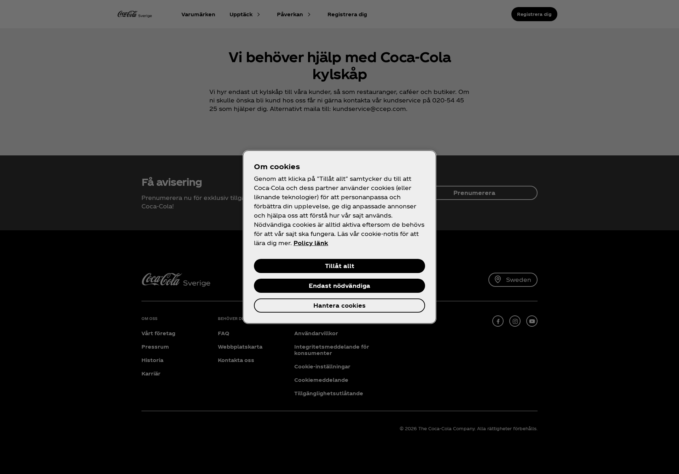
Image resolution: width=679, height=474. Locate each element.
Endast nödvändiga (339, 285)
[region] (339, 237)
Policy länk (311, 242)
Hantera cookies (339, 305)
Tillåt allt (339, 265)
